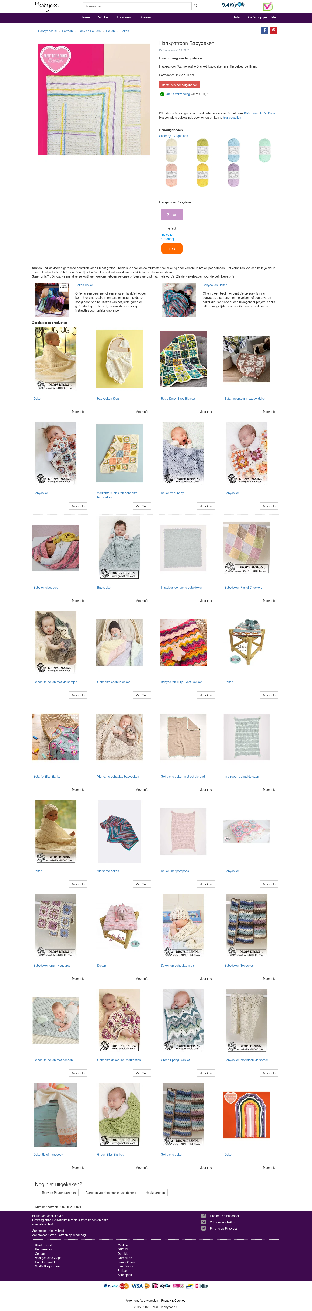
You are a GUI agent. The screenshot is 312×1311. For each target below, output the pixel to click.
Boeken (145, 17)
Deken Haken (84, 285)
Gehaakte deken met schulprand (183, 776)
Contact (40, 1253)
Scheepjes (125, 1275)
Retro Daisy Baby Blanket (178, 398)
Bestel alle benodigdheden (180, 85)
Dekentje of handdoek (48, 1154)
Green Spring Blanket (175, 1060)
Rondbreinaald (45, 1262)
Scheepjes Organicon (173, 136)
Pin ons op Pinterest (223, 1228)
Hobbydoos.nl (47, 31)
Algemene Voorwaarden (142, 1300)
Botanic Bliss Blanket (47, 776)
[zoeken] (195, 6)
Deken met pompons (175, 871)
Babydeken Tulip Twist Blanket (181, 682)
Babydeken (41, 493)
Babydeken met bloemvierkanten (247, 1060)
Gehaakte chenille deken (114, 682)
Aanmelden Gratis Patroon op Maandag (59, 1235)
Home (85, 17)
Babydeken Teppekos (239, 965)
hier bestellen (232, 117)
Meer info (78, 411)
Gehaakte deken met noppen (53, 1060)
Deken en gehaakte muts (178, 965)
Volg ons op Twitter (222, 1222)
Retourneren (43, 1249)
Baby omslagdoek (46, 587)
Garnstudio (125, 1258)
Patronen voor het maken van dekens (111, 1192)
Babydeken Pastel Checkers (243, 587)
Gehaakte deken (172, 1154)
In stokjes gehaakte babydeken (182, 587)
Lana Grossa (126, 1262)
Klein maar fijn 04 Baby (259, 113)
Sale (236, 17)
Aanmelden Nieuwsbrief (48, 1230)
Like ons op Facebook (225, 1216)
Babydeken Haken (215, 285)
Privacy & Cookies (173, 1300)
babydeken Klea (108, 398)
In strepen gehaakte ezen (242, 776)
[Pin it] (272, 30)
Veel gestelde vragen (49, 1258)
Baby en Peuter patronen (59, 1192)
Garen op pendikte (262, 17)
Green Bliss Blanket (110, 1154)
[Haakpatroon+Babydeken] (263, 30)
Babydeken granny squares (52, 965)
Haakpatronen (155, 1192)
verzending (178, 94)
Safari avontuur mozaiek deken (245, 398)
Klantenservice (45, 1245)
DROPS (123, 1249)
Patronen (124, 17)
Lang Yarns (125, 1266)
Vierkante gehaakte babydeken (118, 776)
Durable (123, 1253)
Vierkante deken (108, 871)
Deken (38, 398)
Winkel (103, 17)
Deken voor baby (172, 493)
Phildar (122, 1270)
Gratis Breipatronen (48, 1266)
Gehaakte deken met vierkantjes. (56, 682)
